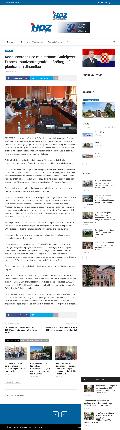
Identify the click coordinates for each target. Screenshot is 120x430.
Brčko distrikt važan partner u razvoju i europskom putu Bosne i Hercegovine (105, 184)
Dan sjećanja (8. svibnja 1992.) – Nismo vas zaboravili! (104, 232)
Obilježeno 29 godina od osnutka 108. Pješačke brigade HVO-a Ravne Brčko (21, 330)
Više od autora (27, 340)
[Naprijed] (88, 164)
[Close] (84, 379)
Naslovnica (12, 42)
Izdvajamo (9, 50)
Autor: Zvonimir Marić (91, 100)
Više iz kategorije (41, 340)
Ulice (97, 143)
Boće (97, 153)
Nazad (9, 382)
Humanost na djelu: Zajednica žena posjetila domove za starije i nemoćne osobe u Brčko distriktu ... (98, 217)
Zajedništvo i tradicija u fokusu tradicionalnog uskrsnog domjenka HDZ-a (104, 246)
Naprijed (16, 382)
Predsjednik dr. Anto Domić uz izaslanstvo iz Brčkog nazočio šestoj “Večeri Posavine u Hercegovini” (99, 403)
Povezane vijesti (12, 340)
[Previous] (84, 164)
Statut (69, 42)
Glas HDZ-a (99, 132)
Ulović (85, 123)
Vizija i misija (37, 42)
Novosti (24, 42)
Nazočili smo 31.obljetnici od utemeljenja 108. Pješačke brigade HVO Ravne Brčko (106, 389)
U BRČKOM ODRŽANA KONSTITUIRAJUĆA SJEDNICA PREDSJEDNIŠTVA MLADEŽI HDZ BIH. (99, 418)
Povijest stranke (55, 42)
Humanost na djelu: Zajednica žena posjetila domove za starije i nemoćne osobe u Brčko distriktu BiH (65, 368)
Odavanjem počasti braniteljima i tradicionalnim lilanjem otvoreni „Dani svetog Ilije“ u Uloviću (40, 368)
